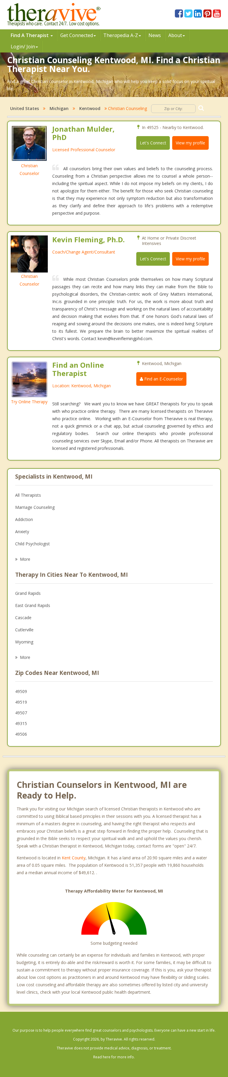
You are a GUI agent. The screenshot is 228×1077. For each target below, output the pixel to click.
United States (24, 108)
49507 (21, 713)
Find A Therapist (30, 35)
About (175, 35)
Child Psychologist (32, 544)
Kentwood (89, 108)
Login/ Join (23, 46)
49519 (21, 702)
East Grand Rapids (32, 605)
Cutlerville (24, 630)
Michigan (59, 108)
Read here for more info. (114, 1057)
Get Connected (76, 35)
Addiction (24, 519)
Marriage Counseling (35, 507)
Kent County (74, 858)
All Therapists (28, 495)
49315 (21, 723)
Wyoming (24, 642)
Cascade (23, 617)
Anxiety (22, 531)
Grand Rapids (28, 593)
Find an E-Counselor (163, 379)
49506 (21, 734)
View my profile (190, 143)
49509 (21, 691)
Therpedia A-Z (120, 35)
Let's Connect (153, 143)
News (154, 35)
